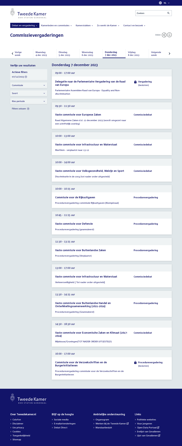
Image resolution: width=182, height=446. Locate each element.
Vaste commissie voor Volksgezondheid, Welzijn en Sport (89, 170)
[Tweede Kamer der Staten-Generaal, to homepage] (28, 13)
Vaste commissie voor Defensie (74, 223)
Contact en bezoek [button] (133, 25)
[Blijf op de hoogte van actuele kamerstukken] (169, 34)
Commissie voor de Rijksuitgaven (75, 197)
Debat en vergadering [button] (23, 25)
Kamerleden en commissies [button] (55, 25)
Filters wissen (19, 108)
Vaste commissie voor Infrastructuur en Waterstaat (86, 144)
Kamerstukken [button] (83, 25)
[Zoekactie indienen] (168, 13)
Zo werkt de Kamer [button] (107, 25)
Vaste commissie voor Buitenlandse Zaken (80, 250)
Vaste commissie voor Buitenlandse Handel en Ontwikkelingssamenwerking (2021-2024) (83, 304)
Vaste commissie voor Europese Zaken (78, 114)
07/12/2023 (18, 76)
